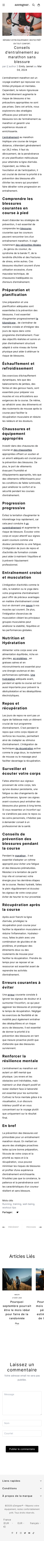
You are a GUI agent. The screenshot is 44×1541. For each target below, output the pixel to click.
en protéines (20, 658)
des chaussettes (22, 450)
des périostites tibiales (28, 245)
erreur (11, 994)
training (17, 1204)
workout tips (9, 1207)
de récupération (24, 748)
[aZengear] (22, 5)
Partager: (7, 1212)
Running (6, 1204)
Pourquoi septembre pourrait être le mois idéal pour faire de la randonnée (17, 1310)
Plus (17, 1323)
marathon (20, 855)
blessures (25, 228)
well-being (28, 1204)
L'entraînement (10, 137)
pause (29, 605)
